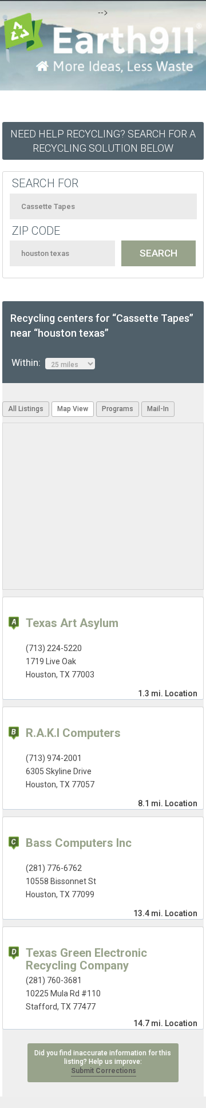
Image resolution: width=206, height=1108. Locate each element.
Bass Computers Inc (79, 843)
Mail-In (158, 409)
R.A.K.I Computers (73, 733)
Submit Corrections (103, 1071)
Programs (117, 409)
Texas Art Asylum (72, 623)
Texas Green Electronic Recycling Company (86, 959)
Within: (28, 362)
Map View (72, 409)
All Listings (25, 409)
